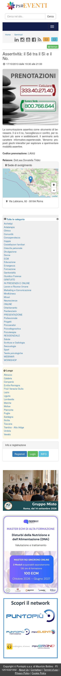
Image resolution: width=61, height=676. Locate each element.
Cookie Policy (39, 673)
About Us (24, 669)
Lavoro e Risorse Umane (16, 286)
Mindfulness (10, 293)
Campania (9, 381)
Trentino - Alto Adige (14, 427)
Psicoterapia (10, 332)
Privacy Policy (22, 673)
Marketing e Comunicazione (17, 290)
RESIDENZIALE (12, 335)
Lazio (6, 392)
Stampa (53, 46)
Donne (7, 255)
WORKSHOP (10, 360)
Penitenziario (10, 311)
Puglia (7, 413)
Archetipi (8, 223)
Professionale (10, 318)
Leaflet (54, 196)
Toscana (8, 423)
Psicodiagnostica (12, 328)
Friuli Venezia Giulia (13, 388)
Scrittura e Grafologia (14, 342)
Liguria (7, 395)
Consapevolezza (12, 237)
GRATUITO (9, 279)
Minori (7, 297)
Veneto (7, 434)
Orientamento (10, 307)
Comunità (8, 234)
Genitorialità (10, 272)
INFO (44, 454)
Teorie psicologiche (13, 353)
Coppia (7, 241)
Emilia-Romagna (12, 385)
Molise (7, 406)
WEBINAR (9, 356)
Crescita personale (13, 248)
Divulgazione (10, 251)
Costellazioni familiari (14, 244)
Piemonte (8, 409)
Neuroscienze (10, 300)
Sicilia (7, 420)
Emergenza (9, 265)
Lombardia (9, 399)
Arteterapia (9, 227)
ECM (6, 258)
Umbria (7, 430)
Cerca (50, 16)
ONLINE (8, 304)
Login (33, 454)
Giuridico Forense (12, 276)
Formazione (9, 269)
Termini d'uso (51, 669)
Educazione (9, 262)
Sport (6, 349)
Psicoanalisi (10, 325)
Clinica (7, 230)
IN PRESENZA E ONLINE (17, 283)
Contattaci (36, 669)
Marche (7, 402)
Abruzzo (8, 374)
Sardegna (8, 416)
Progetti (8, 321)
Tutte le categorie (16, 219)
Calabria (8, 378)
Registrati (20, 454)
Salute (7, 339)
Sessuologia (10, 346)
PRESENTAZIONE (13, 314)
